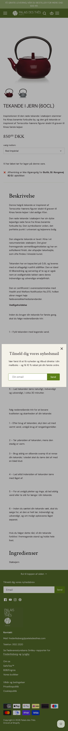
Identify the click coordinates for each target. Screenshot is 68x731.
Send (53, 376)
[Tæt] (61, 348)
